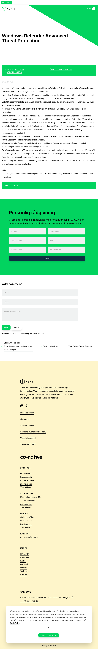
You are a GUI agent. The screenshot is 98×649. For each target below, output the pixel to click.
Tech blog (24, 571)
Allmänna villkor (27, 425)
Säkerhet (13, 185)
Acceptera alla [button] (49, 635)
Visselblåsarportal (28, 438)
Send (6, 327)
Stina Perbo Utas (14, 72)
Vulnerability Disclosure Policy (33, 432)
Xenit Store (6, 2)
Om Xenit (24, 564)
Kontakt (23, 575)
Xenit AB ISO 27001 (28, 444)
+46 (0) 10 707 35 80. (29, 601)
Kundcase (24, 557)
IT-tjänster (24, 554)
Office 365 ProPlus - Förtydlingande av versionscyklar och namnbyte (18, 346)
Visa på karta (25, 487)
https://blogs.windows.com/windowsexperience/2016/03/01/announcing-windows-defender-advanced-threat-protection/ (47, 175)
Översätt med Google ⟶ (61, 69)
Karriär (23, 561)
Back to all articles (50, 346)
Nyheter (23, 568)
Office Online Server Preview (80, 346)
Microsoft (19, 69)
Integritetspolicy (27, 413)
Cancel (16, 327)
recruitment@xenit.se (29, 537)
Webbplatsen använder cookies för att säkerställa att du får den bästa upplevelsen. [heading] (44, 611)
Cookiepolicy (25, 419)
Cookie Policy (14, 623)
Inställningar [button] (49, 628)
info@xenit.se (26, 484)
